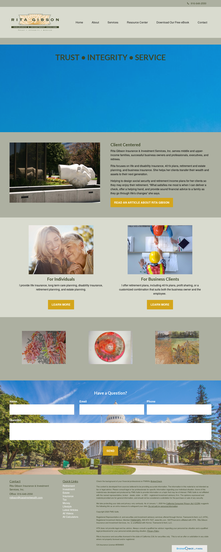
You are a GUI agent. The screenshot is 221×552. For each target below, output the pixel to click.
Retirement (69, 485)
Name (13, 401)
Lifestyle (67, 506)
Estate (66, 492)
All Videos (68, 513)
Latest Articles (70, 510)
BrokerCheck (156, 481)
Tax (65, 499)
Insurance (68, 496)
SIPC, (139, 519)
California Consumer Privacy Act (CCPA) (183, 503)
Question (15, 420)
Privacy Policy (153, 530)
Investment (69, 489)
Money (66, 503)
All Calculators (70, 516)
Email (83, 401)
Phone (151, 401)
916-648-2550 (198, 3)
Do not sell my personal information (163, 506)
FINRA (133, 519)
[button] (95, 22)
